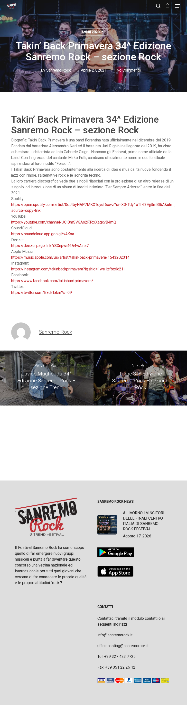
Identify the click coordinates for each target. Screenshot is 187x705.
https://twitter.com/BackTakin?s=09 (41, 292)
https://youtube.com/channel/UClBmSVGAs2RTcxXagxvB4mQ (63, 222)
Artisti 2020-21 (93, 32)
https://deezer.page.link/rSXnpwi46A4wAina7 (50, 245)
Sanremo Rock (58, 70)
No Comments (129, 70)
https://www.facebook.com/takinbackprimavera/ (52, 280)
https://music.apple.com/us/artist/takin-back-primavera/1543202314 (70, 257)
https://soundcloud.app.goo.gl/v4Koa (42, 234)
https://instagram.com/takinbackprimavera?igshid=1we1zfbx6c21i (67, 269)
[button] (177, 5)
